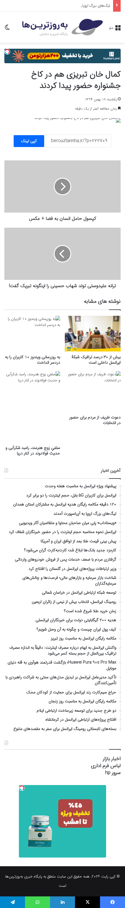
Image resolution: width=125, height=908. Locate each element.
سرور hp (113, 773)
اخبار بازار (112, 759)
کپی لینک (29, 141)
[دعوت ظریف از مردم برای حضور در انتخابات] (93, 391)
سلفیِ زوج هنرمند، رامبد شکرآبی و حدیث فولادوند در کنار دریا (33, 450)
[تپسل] (7, 52)
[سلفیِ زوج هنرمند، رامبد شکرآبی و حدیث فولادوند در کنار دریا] (32, 407)
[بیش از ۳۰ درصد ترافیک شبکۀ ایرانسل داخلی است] (93, 333)
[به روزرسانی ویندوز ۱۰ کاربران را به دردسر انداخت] (32, 333)
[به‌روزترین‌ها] (62, 27)
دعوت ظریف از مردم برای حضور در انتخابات (95, 420)
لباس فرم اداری (106, 766)
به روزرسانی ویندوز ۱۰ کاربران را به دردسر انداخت (32, 360)
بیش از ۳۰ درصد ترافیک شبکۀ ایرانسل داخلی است (96, 360)
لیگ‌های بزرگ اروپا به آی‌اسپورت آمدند (81, 6)
